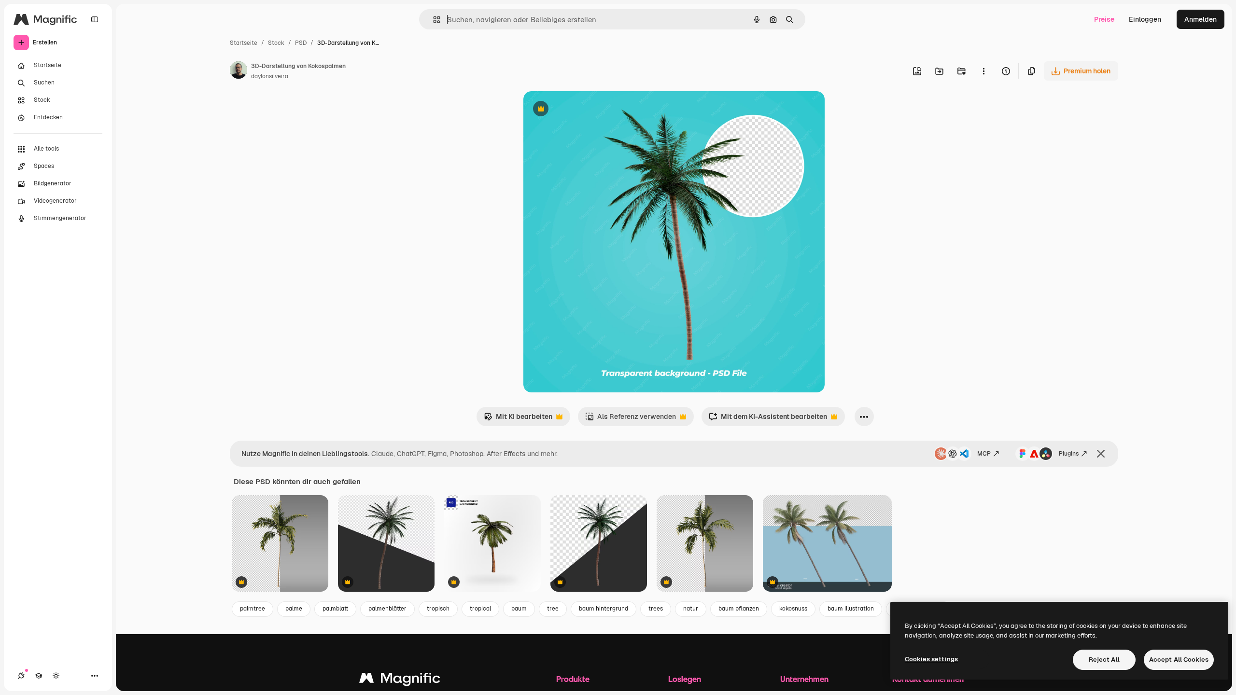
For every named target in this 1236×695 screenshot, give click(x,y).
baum (519, 608)
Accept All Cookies (1178, 659)
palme (293, 608)
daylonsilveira (269, 76)
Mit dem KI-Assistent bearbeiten (768, 419)
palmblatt (335, 608)
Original (585, 109)
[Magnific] (399, 680)
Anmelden (1200, 19)
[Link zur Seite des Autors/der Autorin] (238, 71)
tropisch (438, 608)
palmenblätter (387, 608)
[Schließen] (1101, 453)
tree (553, 608)
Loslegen (684, 679)
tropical (480, 608)
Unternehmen (804, 679)
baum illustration (851, 608)
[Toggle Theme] (56, 675)
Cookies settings (931, 659)
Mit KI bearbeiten (518, 419)
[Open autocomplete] (433, 19)
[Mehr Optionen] (983, 71)
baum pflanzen (738, 608)
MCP (984, 454)
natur (690, 608)
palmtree (252, 608)
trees (655, 608)
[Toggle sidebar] (94, 19)
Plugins (1069, 454)
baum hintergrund (603, 608)
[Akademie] (38, 675)
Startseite (243, 43)
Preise (1104, 19)
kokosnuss (793, 608)
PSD (301, 43)
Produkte (573, 679)
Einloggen (1145, 19)
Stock (276, 43)
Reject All (1104, 659)
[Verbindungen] (21, 675)
